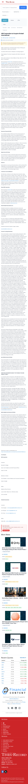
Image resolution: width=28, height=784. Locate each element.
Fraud (17, 581)
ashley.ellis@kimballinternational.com (13, 521)
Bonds (14, 605)
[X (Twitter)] (8, 708)
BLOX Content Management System (11, 781)
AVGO (9, 607)
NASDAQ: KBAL (4, 63)
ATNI (10, 630)
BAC (2, 669)
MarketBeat (5, 554)
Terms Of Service (16, 703)
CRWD (15, 607)
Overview (5, 27)
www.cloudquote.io (14, 698)
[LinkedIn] (15, 708)
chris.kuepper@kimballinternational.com (14, 507)
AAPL (3, 665)
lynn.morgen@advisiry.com (12, 510)
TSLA (3, 683)
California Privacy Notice (20, 779)
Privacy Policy (12, 779)
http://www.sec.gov (5, 407)
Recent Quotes (5, 11)
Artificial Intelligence (8, 556)
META (3, 674)
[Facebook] (12, 708)
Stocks (12, 20)
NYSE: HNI (10, 61)
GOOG (3, 671)
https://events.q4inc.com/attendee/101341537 (10, 180)
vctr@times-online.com (11, 764)
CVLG (7, 653)
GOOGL (20, 607)
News (9, 27)
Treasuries (5, 30)
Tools (4, 24)
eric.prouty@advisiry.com (11, 513)
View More (22, 657)
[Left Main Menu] (2, 2)
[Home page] (14, 754)
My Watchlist (16, 11)
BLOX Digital (21, 781)
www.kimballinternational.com (6, 228)
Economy (14, 581)
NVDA (3, 678)
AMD (6, 607)
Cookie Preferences (4, 780)
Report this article (6, 530)
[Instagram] (19, 708)
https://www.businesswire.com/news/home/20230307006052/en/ (13, 451)
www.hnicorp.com (13, 203)
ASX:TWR (7, 630)
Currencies (13, 27)
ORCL (3, 680)
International (19, 27)
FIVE (17, 607)
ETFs (19, 20)
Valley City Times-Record (11, 778)
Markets (5, 20)
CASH (12, 607)
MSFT (3, 676)
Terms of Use (7, 779)
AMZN (3, 662)
